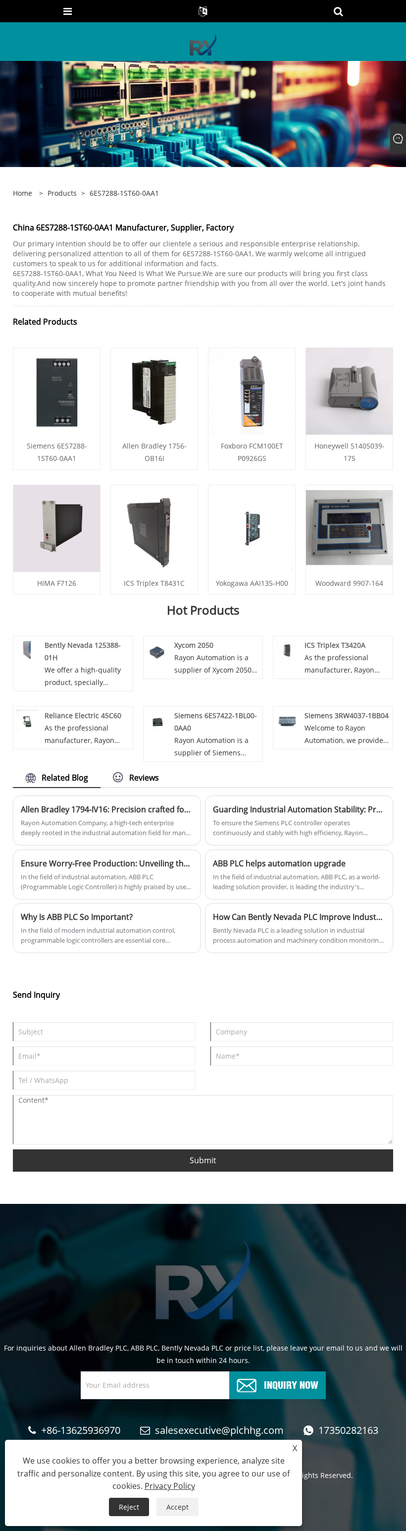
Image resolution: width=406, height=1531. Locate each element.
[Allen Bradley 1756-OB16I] (154, 391)
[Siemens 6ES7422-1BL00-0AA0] (157, 720)
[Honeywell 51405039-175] (349, 391)
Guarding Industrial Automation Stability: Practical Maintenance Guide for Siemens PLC (299, 809)
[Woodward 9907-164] (349, 528)
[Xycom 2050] (157, 649)
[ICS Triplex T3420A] (287, 649)
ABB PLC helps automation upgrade (279, 863)
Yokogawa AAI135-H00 (252, 583)
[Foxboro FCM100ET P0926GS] (251, 391)
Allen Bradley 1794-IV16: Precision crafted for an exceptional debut (107, 809)
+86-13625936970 (80, 1430)
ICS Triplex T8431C (154, 583)
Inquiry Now (291, 1384)
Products (62, 193)
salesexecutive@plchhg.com (219, 1430)
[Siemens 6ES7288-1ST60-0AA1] (56, 391)
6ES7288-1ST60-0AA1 (124, 193)
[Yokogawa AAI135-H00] (251, 528)
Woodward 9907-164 (349, 583)
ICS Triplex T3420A (334, 645)
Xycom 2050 (193, 645)
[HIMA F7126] (56, 528)
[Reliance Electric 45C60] (27, 720)
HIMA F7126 (56, 583)
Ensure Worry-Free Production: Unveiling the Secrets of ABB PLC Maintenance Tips (107, 863)
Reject (129, 1507)
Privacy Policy (170, 1485)
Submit (203, 1160)
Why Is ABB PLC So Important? (77, 916)
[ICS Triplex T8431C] (154, 528)
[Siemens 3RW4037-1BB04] (287, 720)
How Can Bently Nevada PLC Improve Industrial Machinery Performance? (299, 916)
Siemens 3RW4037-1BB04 (346, 715)
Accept (177, 1507)
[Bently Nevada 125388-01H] (27, 649)
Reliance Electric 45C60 (83, 715)
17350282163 (348, 1430)
